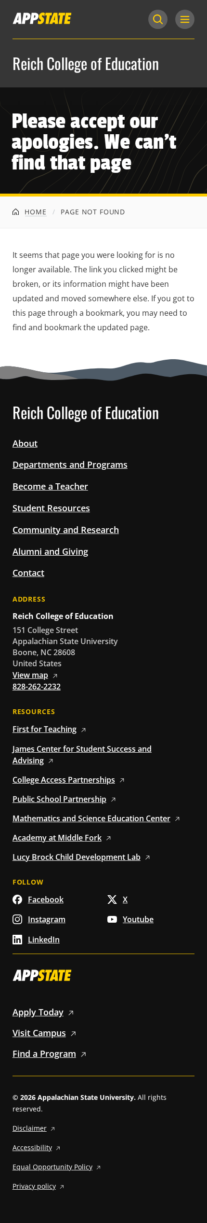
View (30, 675)
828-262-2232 (37, 686)
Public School (59, 799)
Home (34, 211)
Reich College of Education (86, 63)
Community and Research (66, 529)
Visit (39, 1033)
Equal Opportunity (52, 1166)
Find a (44, 1053)
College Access (64, 779)
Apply (38, 1012)
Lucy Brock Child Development (77, 857)
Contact (28, 572)
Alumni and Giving (50, 551)
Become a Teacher (50, 486)
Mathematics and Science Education (91, 818)
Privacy (34, 1186)
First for (45, 729)
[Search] (158, 19)
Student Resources (51, 508)
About (25, 443)
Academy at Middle (57, 837)
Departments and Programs (70, 464)
